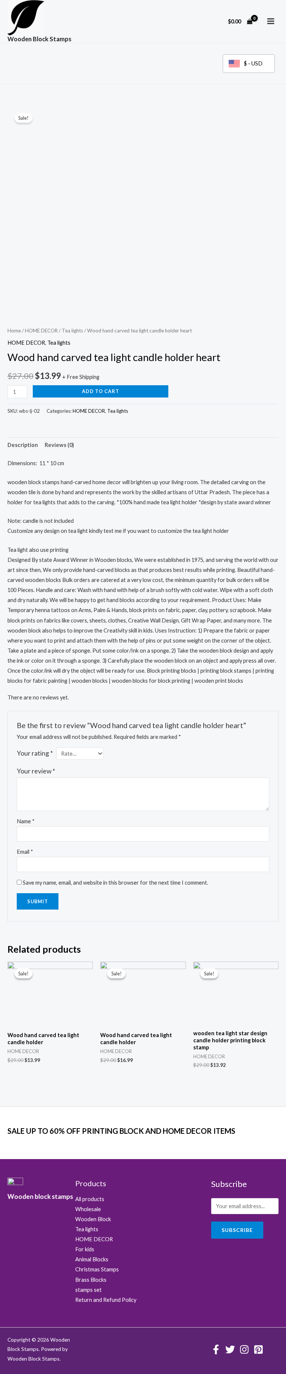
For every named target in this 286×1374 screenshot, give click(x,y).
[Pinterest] (258, 1349)
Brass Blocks (91, 1280)
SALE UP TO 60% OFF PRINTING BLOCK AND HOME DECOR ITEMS (121, 1130)
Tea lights (72, 331)
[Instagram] (244, 1349)
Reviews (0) (59, 445)
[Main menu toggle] (271, 21)
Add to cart (100, 391)
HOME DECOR (41, 331)
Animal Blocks (91, 1259)
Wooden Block (93, 1219)
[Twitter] (230, 1349)
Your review (36, 771)
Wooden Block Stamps (39, 38)
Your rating (35, 753)
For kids (84, 1249)
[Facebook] (216, 1349)
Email (25, 852)
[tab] (22, 445)
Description (22, 445)
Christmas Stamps (97, 1269)
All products (89, 1199)
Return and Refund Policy (105, 1300)
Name (26, 821)
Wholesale (88, 1209)
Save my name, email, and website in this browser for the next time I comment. (115, 882)
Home (14, 331)
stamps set (88, 1290)
